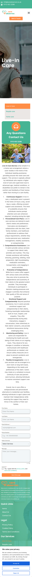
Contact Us (6, 515)
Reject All (16, 573)
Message (4, 448)
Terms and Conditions (10, 532)
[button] (28, 12)
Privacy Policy (7, 525)
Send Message (16, 475)
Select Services (6, 440)
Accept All (16, 563)
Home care (10, 117)
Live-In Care (10, 106)
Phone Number (5, 432)
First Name (4, 408)
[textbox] (14, 443)
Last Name (4, 416)
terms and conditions (10, 470)
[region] (16, 561)
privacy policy (21, 468)
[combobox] (16, 443)
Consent (4, 467)
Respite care (10, 111)
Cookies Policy (7, 528)
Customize (16, 568)
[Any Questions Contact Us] (16, 126)
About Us (5, 512)
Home (4, 508)
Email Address (6, 424)
